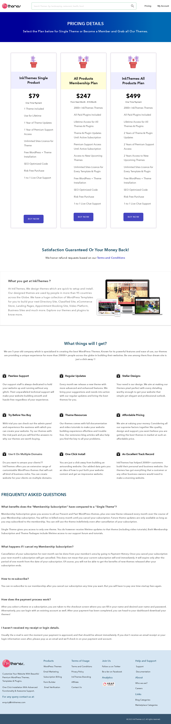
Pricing (148, 6)
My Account (163, 6)
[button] (34, 219)
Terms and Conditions (111, 257)
